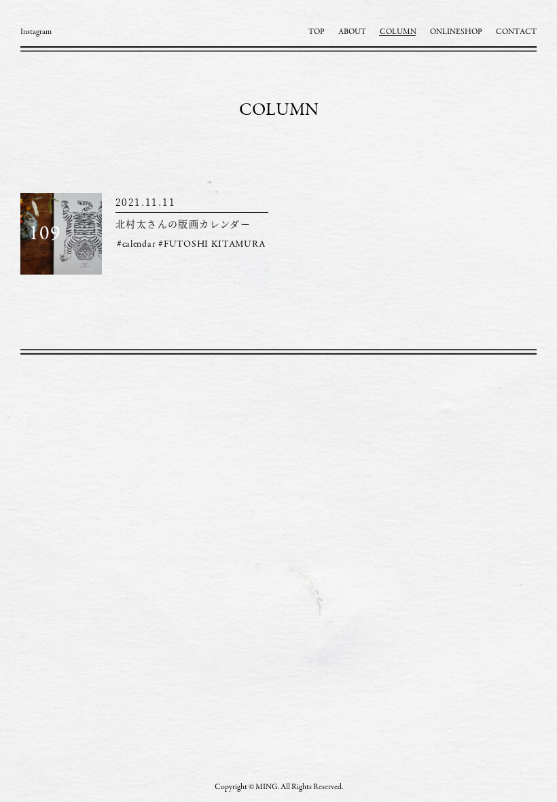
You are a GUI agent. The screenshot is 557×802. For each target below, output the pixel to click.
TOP (316, 32)
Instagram (36, 32)
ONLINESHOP (456, 32)
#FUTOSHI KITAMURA (211, 244)
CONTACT (516, 32)
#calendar (136, 244)
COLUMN (398, 32)
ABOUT (352, 32)
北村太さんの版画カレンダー (183, 223)
